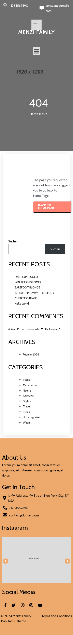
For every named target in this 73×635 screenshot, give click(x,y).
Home (34, 114)
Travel (26, 406)
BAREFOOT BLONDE (27, 287)
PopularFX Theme (13, 621)
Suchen (13, 241)
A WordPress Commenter (24, 329)
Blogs (26, 380)
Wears (27, 422)
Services (28, 396)
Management (31, 385)
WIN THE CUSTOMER (28, 282)
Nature (27, 390)
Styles (27, 401)
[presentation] (5, 560)
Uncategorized (32, 417)
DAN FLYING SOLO (26, 277)
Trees (26, 412)
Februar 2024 (31, 354)
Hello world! (22, 303)
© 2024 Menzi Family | (16, 616)
